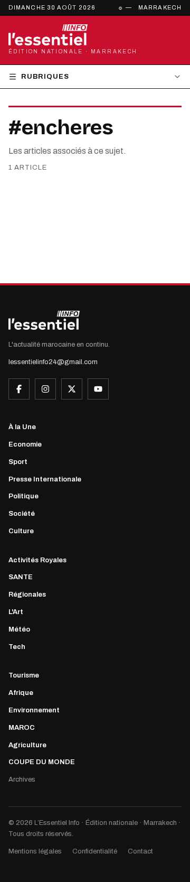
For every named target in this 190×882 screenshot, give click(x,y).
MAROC (21, 727)
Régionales (27, 594)
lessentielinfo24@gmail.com (53, 362)
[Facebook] (19, 389)
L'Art (15, 612)
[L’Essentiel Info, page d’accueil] (44, 320)
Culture (21, 531)
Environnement (34, 710)
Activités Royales (37, 560)
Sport (17, 462)
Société (21, 513)
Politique (23, 496)
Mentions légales (35, 851)
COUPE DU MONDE (41, 762)
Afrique (20, 693)
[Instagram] (45, 389)
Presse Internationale (44, 479)
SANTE (20, 577)
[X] (71, 389)
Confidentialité (94, 851)
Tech (16, 647)
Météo (19, 629)
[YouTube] (98, 389)
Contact (140, 851)
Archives (21, 779)
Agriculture (27, 745)
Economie (25, 444)
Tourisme (23, 675)
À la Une (22, 427)
